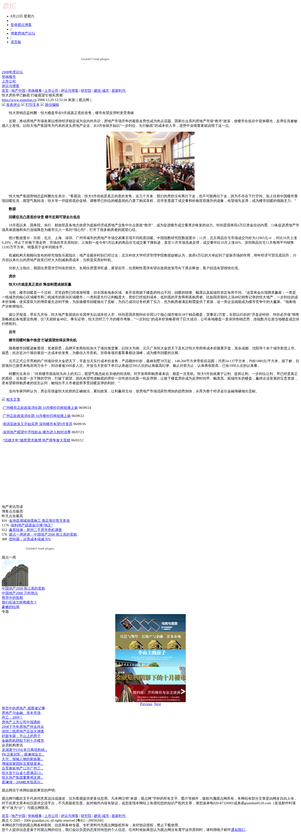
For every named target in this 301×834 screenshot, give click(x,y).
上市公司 (9, 81)
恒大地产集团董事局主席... (22, 777)
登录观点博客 (21, 25)
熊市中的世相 (12, 598)
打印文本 (33, 105)
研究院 (86, 90)
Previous (146, 704)
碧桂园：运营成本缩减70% (30, 539)
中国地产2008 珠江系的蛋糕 (23, 588)
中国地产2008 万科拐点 (20, 593)
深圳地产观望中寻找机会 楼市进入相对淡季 (37, 432)
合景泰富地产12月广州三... (22, 768)
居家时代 (118, 90)
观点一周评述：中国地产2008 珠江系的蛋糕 (43, 534)
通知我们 (238, 830)
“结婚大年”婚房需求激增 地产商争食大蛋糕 (36, 440)
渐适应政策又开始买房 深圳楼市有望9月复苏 (37, 424)
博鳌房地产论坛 (23, 33)
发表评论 (13, 105)
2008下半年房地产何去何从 (23, 727)
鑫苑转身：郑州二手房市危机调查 (35, 530)
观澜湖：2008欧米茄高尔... (22, 782)
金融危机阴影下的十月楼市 (23, 740)
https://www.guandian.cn (19, 100)
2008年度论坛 (12, 72)
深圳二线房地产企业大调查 (23, 731)
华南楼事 (35, 90)
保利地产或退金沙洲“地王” (32, 525)
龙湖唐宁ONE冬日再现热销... (24, 750)
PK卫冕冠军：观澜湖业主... (23, 754)
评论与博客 (10, 86)
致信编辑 (52, 105)
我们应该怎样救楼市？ (19, 602)
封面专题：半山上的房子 (21, 736)
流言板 (16, 42)
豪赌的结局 (10, 607)
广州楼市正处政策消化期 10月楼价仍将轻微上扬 (40, 408)
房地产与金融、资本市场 (21, 713)
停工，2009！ (12, 717)
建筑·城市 (101, 90)
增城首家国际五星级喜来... (22, 764)
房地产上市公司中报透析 (21, 722)
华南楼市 (9, 77)
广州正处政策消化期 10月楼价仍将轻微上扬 (37, 416)
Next (157, 704)
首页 (5, 90)
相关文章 (13, 399)
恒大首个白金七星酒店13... (22, 773)
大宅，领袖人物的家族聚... (22, 759)
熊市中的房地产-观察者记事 (23, 708)
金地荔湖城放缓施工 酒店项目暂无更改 (39, 520)
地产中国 (18, 90)
